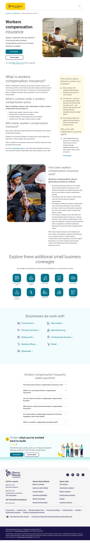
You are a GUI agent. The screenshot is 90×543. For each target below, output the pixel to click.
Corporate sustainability (40, 495)
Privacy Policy (10, 510)
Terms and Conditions (53, 510)
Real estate (56, 323)
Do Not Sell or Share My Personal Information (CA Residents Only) (51, 516)
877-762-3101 (10, 503)
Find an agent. (67, 155)
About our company (38, 484)
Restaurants (27, 337)
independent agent (18, 148)
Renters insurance (65, 491)
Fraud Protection (68, 510)
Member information (39, 499)
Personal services (29, 330)
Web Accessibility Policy (36, 510)
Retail (53, 344)
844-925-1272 (18, 63)
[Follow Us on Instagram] (72, 474)
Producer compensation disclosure (34, 512)
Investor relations (38, 491)
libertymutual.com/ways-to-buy (25, 537)
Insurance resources (66, 502)
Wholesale (26, 351)
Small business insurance (67, 495)
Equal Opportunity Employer (22, 531)
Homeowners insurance (67, 488)
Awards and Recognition (40, 502)
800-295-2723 (10, 485)
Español (62, 499)
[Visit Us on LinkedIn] (83, 474)
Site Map (78, 510)
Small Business (16, 13)
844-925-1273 (10, 491)
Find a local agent (11, 495)
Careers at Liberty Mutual (40, 488)
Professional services (61, 337)
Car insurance (64, 484)
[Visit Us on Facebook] (67, 474)
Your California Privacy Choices (19, 516)
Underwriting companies (13, 512)
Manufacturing (58, 330)
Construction (27, 323)
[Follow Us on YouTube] (77, 474)
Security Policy (21, 510)
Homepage (8, 13)
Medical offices (28, 344)
